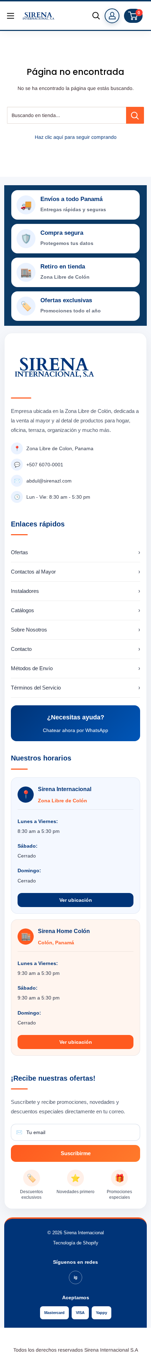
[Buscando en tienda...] (135, 115)
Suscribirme (76, 1153)
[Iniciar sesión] (112, 15)
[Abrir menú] (10, 16)
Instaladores (75, 591)
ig (75, 1277)
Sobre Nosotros (75, 630)
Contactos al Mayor (75, 572)
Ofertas (75, 552)
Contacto (75, 649)
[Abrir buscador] (96, 16)
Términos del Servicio (75, 688)
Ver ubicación (75, 900)
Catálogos (75, 610)
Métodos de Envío (75, 668)
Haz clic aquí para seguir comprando (76, 137)
